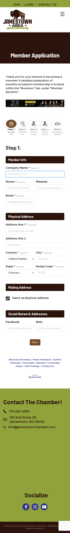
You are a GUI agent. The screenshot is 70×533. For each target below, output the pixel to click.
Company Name (22, 167)
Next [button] (35, 342)
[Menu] (62, 14)
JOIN (17, 4)
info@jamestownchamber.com (32, 427)
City (44, 252)
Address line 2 (16, 238)
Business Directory (20, 359)
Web (39, 322)
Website (42, 181)
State (15, 266)
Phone (15, 181)
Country (16, 252)
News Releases (42, 359)
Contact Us (48, 366)
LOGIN (29, 4)
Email (15, 195)
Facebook (12, 322)
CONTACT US (47, 4)
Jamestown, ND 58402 (26, 420)
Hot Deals (28, 362)
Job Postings (32, 366)
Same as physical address (30, 297)
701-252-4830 (19, 411)
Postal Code (49, 266)
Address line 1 (21, 224)
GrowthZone (38, 528)
